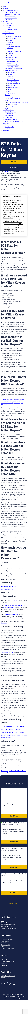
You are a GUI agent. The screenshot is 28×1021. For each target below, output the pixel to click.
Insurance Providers (13, 65)
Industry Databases (8, 33)
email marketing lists (9, 607)
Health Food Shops (13, 104)
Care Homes (11, 72)
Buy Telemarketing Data (8, 925)
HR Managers (9, 115)
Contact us (5, 131)
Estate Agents (11, 97)
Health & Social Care (11, 70)
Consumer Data (9, 23)
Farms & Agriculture (11, 57)
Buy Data (5, 21)
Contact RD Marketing (7, 948)
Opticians (10, 76)
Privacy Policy (5, 941)
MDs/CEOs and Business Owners (14, 121)
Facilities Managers (10, 112)
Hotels (9, 89)
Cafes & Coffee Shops (13, 84)
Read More (14, 816)
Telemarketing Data (11, 29)
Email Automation (10, 16)
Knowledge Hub (9, 127)
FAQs (6, 125)
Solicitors (7, 108)
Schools (9, 55)
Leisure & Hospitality (11, 82)
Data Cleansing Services (12, 12)
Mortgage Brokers (12, 67)
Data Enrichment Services (12, 14)
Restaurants (11, 93)
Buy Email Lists (5, 923)
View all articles (13, 903)
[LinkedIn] (2, 983)
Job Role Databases (8, 110)
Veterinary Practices (13, 80)
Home (4, 6)
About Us (5, 8)
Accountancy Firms (12, 61)
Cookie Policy (5, 943)
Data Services (14, 167)
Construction (9, 42)
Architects (10, 44)
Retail (6, 100)
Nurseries (10, 53)
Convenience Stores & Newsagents (17, 102)
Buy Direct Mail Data (7, 926)
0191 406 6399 (5, 978)
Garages (9, 40)
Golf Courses (11, 85)
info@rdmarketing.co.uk (8, 976)
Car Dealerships (12, 38)
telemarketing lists (20, 605)
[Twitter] (5, 983)
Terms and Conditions (7, 939)
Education (8, 50)
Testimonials (9, 129)
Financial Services (10, 59)
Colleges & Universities (14, 52)
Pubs (8, 91)
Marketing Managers (11, 119)
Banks (9, 63)
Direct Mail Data (9, 25)
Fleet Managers (9, 114)
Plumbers (10, 48)
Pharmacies (10, 78)
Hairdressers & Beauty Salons (13, 68)
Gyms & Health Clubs (13, 87)
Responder (4, 623)
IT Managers (9, 117)
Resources (5, 123)
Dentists (9, 74)
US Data (7, 31)
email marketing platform (11, 614)
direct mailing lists (9, 605)
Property (7, 95)
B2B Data (6, 171)
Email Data (8, 27)
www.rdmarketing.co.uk (8, 589)
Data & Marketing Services (10, 10)
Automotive (8, 35)
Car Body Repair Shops (14, 37)
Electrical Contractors (13, 46)
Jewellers (10, 106)
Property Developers (13, 99)
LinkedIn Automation (11, 18)
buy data (15, 600)
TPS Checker (8, 20)
